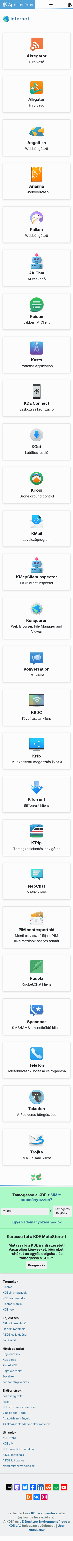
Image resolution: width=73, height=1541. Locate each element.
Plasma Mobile (12, 1303)
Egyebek (8, 1376)
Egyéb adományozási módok (37, 1222)
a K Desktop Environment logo (43, 1521)
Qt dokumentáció (14, 1329)
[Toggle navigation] (51, 4)
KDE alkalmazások (15, 1292)
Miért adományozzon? (41, 1197)
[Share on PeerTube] (29, 1495)
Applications (17, 5)
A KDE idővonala (13, 1454)
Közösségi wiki (12, 1396)
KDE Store (9, 1437)
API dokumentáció (14, 1323)
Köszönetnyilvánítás (16, 1382)
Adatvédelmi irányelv (16, 1418)
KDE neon (9, 1309)
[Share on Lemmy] (56, 1485)
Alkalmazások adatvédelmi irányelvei (27, 1424)
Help (6, 1401)
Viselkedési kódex (15, 1412)
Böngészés (36, 1265)
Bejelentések (11, 1354)
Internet (20, 19)
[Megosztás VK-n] (36, 1495)
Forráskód (9, 1340)
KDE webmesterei (44, 1513)
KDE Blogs (9, 1359)
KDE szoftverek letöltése (19, 1407)
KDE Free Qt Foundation (18, 1449)
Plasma (7, 1287)
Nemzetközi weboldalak (19, 1465)
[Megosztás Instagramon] (44, 1495)
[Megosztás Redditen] (48, 1485)
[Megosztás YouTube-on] (64, 1485)
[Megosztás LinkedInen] (40, 1485)
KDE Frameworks (14, 1298)
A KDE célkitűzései (15, 1334)
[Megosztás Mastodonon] (17, 1485)
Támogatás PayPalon (62, 1211)
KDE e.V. (8, 1443)
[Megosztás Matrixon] (9, 1485)
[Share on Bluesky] (25, 1485)
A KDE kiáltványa (13, 1460)
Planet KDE (10, 1365)
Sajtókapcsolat (12, 1371)
